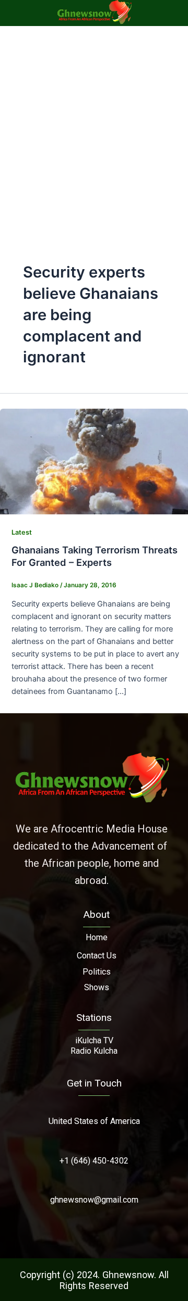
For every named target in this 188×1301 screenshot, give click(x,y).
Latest (21, 532)
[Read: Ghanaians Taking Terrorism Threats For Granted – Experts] (94, 460)
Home (97, 937)
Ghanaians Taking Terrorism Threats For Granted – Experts (94, 556)
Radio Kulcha (94, 1051)
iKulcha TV (94, 1040)
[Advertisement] (94, 125)
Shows (96, 987)
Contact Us (96, 956)
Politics (97, 972)
